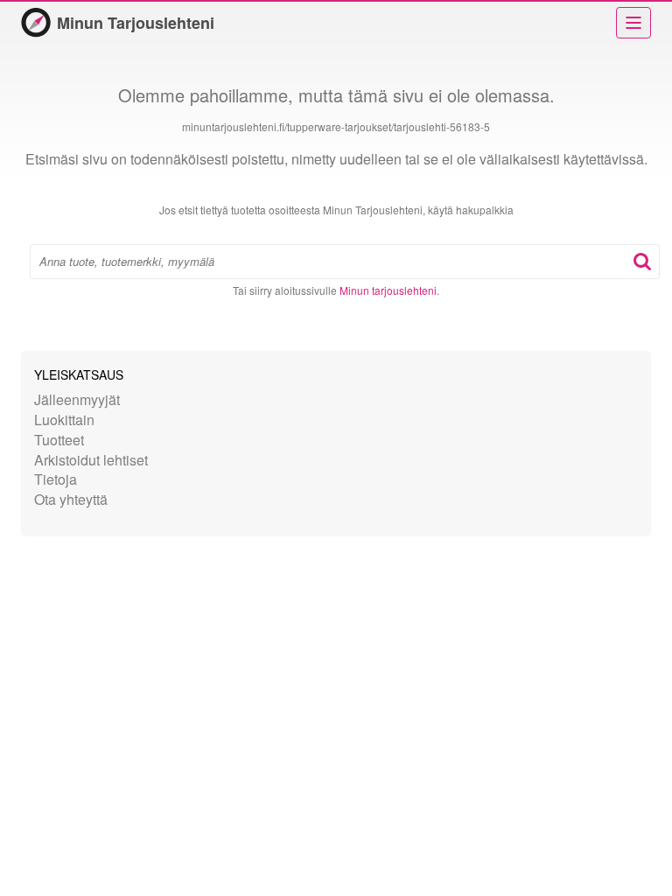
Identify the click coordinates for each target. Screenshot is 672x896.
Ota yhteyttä (71, 499)
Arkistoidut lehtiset (91, 460)
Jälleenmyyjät (77, 399)
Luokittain (64, 420)
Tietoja (55, 479)
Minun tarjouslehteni (388, 290)
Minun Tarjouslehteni (135, 22)
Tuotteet (59, 440)
